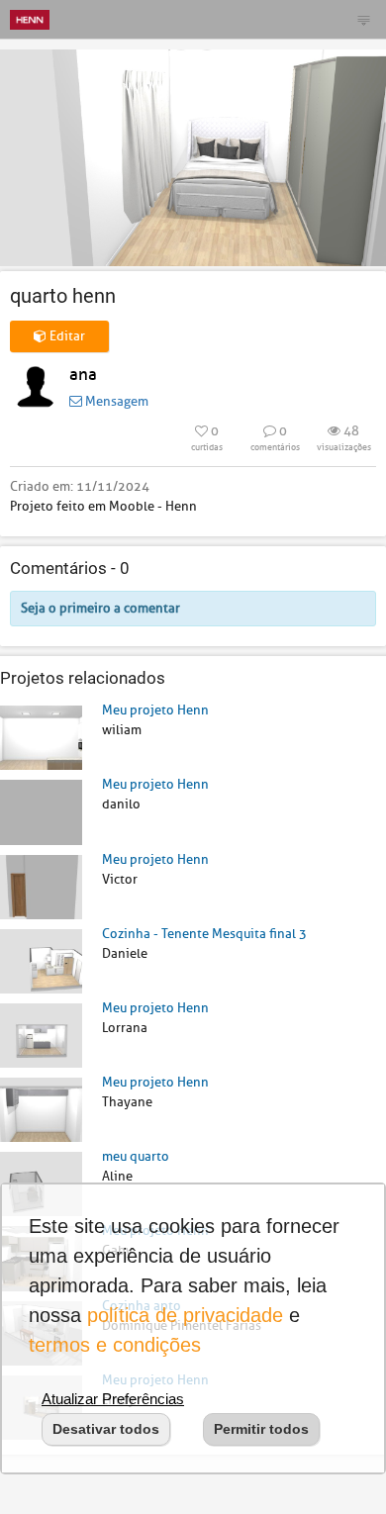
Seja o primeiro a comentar (100, 608)
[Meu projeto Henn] (41, 736)
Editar (66, 336)
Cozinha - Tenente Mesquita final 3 (204, 933)
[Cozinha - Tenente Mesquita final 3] (41, 960)
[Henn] (29, 19)
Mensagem (115, 401)
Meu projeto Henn (155, 710)
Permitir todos (261, 1429)
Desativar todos (105, 1429)
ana (83, 374)
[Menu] (363, 20)
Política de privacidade (185, 1315)
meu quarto (135, 1156)
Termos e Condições (115, 1345)
